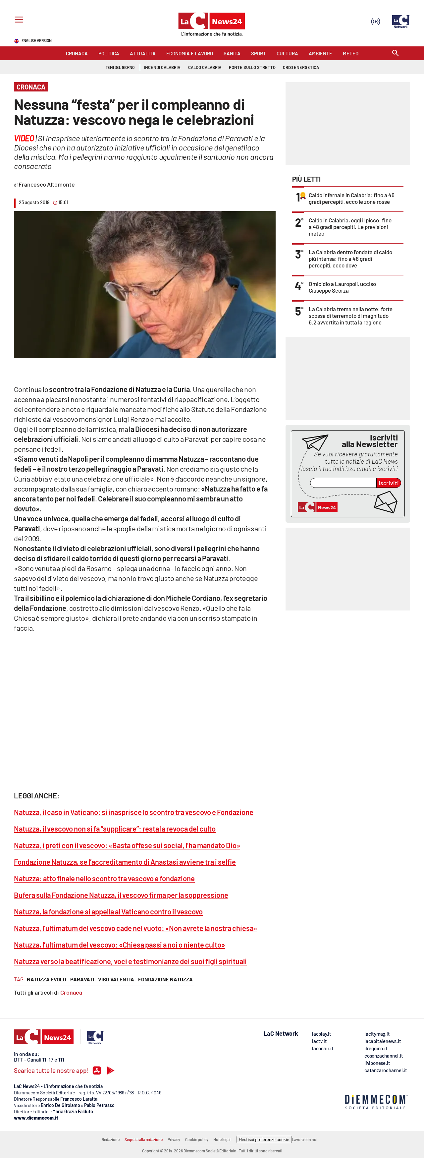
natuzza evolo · (48, 979)
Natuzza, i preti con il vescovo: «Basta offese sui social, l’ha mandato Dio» (127, 845)
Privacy (174, 1139)
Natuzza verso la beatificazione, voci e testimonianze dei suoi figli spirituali (130, 961)
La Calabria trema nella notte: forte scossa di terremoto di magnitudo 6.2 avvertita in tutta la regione (351, 315)
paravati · (83, 979)
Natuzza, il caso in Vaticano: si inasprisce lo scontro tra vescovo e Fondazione (133, 812)
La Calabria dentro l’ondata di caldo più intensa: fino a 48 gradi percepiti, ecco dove (350, 258)
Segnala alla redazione (144, 1139)
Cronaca (71, 992)
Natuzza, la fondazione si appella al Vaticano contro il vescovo (108, 911)
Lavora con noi (304, 1139)
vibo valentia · (117, 979)
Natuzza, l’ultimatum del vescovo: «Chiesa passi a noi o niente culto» (119, 944)
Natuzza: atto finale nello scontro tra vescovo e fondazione (104, 878)
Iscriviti (389, 483)
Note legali (222, 1139)
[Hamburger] (18, 20)
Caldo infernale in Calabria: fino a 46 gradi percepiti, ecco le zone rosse (352, 198)
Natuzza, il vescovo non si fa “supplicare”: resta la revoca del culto (115, 828)
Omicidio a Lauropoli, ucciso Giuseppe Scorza (342, 287)
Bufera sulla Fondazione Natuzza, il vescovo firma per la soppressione (121, 895)
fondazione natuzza (165, 979)
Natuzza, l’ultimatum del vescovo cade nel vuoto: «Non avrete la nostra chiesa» (135, 928)
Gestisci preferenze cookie (264, 1139)
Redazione (111, 1139)
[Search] (395, 53)
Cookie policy (196, 1139)
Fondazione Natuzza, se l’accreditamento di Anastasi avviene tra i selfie (125, 861)
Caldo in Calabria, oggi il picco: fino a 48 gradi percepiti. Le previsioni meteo (350, 227)
